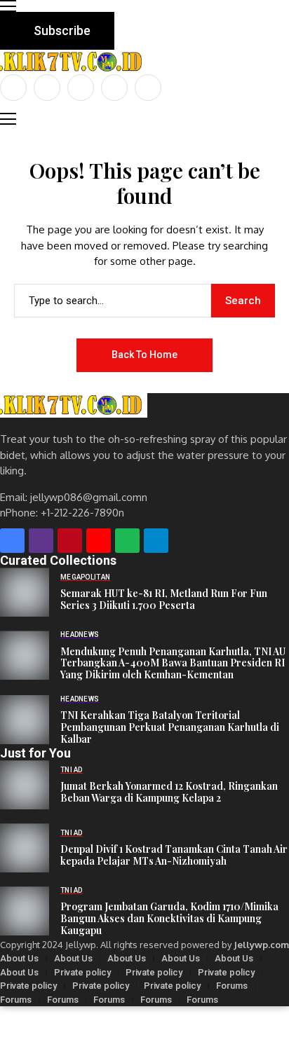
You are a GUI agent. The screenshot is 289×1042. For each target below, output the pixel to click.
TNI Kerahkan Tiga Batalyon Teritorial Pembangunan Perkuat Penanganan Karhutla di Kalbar (169, 727)
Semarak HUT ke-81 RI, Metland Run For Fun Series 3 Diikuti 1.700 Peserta (163, 600)
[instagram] (80, 87)
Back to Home (144, 354)
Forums (232, 985)
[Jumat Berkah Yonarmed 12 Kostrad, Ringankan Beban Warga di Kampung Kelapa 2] (24, 784)
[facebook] (13, 87)
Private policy (82, 972)
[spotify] (127, 540)
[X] (47, 87)
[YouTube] (148, 87)
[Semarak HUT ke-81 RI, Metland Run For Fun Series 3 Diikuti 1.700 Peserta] (24, 592)
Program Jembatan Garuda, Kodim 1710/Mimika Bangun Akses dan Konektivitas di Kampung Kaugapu (169, 918)
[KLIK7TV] (73, 405)
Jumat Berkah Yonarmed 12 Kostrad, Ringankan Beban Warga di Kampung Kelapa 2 (169, 792)
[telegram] (156, 540)
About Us (19, 958)
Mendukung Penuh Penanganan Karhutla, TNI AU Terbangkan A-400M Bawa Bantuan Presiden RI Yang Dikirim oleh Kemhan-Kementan (172, 663)
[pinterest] (114, 87)
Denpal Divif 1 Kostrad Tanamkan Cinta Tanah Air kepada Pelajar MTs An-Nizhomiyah (174, 856)
